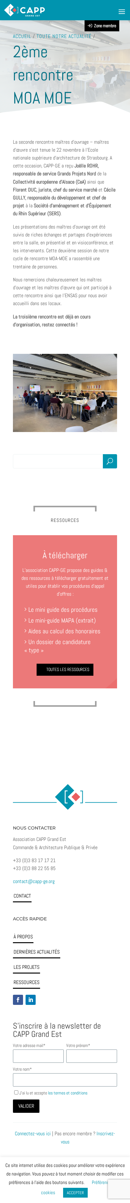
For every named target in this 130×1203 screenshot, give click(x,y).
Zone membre (104, 25)
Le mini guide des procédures (63, 609)
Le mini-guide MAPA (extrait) (62, 620)
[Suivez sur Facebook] (18, 1000)
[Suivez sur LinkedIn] (31, 1000)
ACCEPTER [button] (75, 1192)
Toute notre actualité (64, 36)
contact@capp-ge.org (34, 881)
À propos (23, 936)
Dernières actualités (37, 952)
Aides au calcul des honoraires (63, 631)
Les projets (26, 967)
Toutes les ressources (67, 669)
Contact (22, 896)
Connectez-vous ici (33, 1133)
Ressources (26, 982)
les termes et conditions (67, 1093)
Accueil (22, 36)
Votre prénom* (78, 1045)
